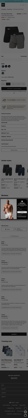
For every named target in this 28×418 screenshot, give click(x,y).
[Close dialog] (26, 199)
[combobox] (18, 209)
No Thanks (22, 213)
